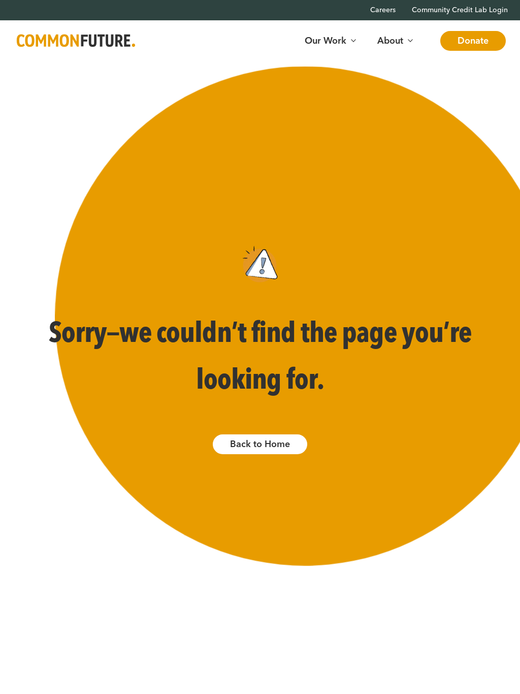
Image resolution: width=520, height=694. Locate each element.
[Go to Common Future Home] (76, 41)
